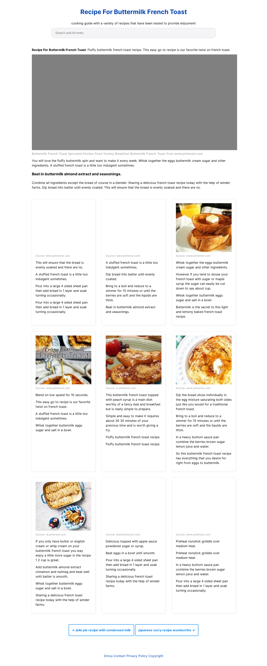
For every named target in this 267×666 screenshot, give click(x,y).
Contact (119, 656)
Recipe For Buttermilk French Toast (133, 12)
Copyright (155, 656)
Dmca (108, 656)
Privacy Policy (136, 656)
